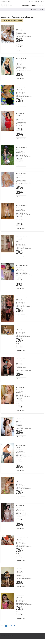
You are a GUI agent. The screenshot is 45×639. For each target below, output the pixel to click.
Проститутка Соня (20, 27)
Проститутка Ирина (21, 87)
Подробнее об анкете (21, 50)
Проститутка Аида (20, 113)
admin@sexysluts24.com (6, 1)
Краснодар (31, 1)
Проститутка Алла (20, 419)
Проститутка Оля (20, 479)
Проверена (18, 60)
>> (14, 625)
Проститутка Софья (21, 445)
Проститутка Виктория (21, 537)
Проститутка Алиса (21, 327)
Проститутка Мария (21, 358)
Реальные (24, 5)
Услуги (41, 5)
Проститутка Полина (21, 147)
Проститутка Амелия (21, 237)
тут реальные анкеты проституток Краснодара (11, 20)
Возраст (34, 5)
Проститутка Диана (21, 568)
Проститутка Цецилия (21, 387)
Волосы (31, 5)
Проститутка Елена (21, 173)
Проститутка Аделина (21, 58)
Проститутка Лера (20, 505)
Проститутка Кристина (22, 265)
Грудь (38, 5)
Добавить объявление (38, 1)
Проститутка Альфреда (21, 297)
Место (27, 5)
